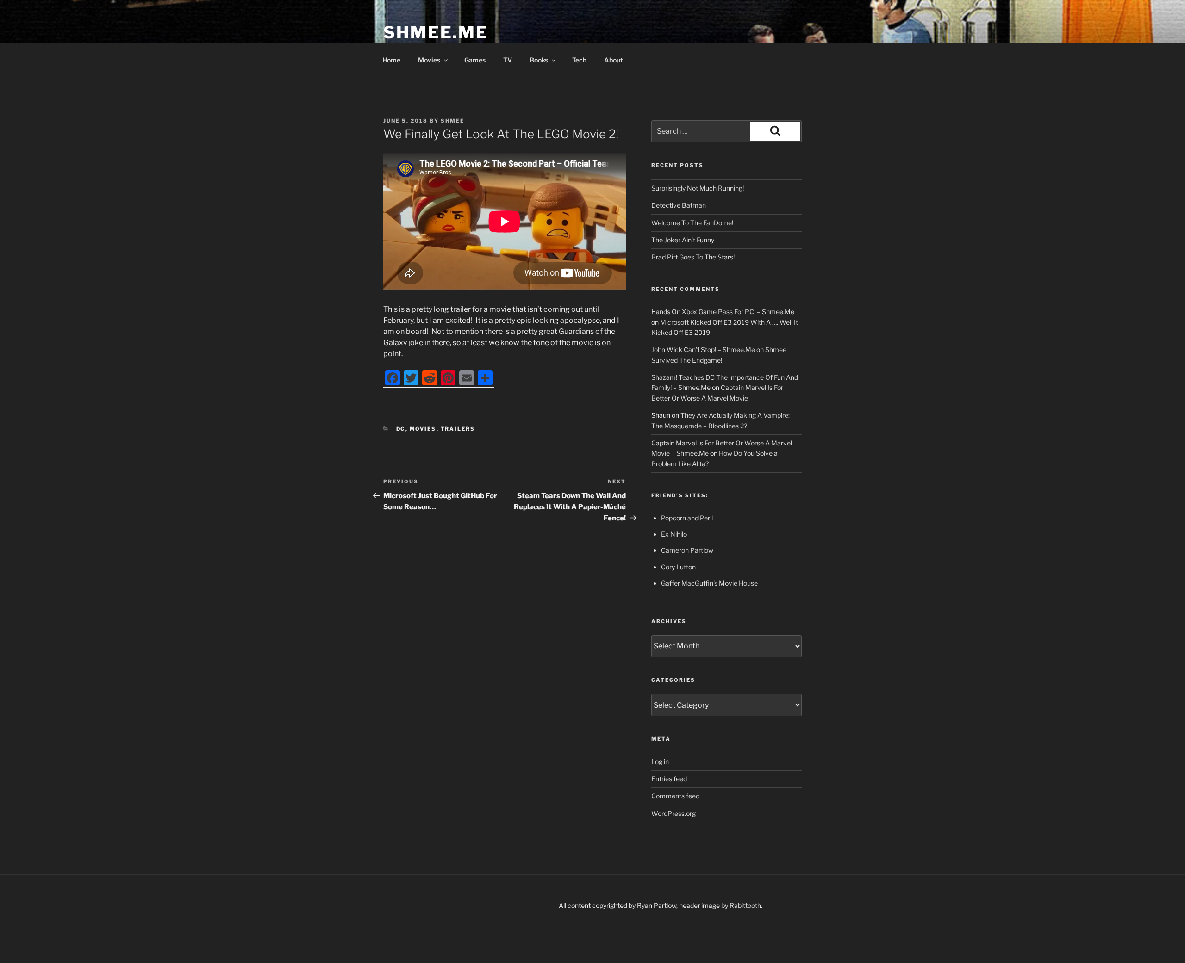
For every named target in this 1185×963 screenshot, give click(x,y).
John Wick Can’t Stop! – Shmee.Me (703, 349)
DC (400, 429)
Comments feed (675, 796)
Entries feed (669, 779)
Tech (579, 60)
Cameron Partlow (687, 550)
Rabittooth (745, 905)
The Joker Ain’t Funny (682, 240)
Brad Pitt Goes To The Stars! (693, 257)
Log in (660, 761)
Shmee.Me (435, 32)
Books (539, 60)
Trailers (458, 429)
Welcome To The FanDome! (692, 223)
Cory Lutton (678, 567)
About (613, 60)
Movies (429, 60)
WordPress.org (673, 813)
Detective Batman (678, 205)
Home (391, 60)
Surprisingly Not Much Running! (697, 188)
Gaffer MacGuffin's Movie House (709, 583)
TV (507, 60)
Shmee (452, 120)
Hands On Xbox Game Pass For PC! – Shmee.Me (722, 311)
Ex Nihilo (674, 534)
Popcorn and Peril (687, 518)
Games (475, 60)
